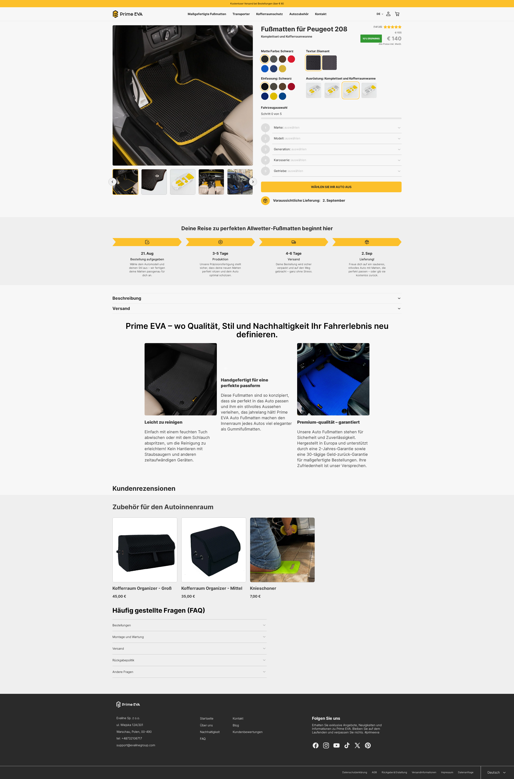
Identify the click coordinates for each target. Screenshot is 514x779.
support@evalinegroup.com (135, 745)
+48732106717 (131, 738)
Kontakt (238, 718)
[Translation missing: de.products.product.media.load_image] (125, 182)
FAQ (203, 739)
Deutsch (493, 772)
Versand (121, 308)
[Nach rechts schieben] (253, 182)
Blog (236, 725)
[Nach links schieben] (112, 182)
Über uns (206, 725)
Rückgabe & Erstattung (394, 772)
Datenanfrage (465, 772)
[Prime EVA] (135, 708)
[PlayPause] (225, 368)
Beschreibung (126, 298)
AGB (374, 772)
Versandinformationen (424, 772)
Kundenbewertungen (248, 732)
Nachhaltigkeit (210, 732)
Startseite (206, 718)
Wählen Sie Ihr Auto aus (331, 187)
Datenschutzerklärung (354, 772)
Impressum (447, 772)
